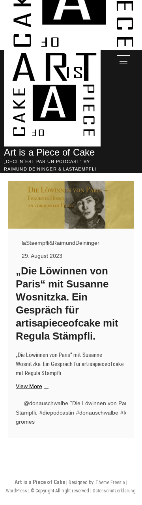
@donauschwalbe (46, 403)
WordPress (16, 491)
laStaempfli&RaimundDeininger (59, 243)
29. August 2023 (41, 256)
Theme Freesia (110, 482)
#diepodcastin (56, 412)
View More (31, 386)
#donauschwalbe (97, 412)
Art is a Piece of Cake (49, 152)
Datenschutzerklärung (114, 491)
